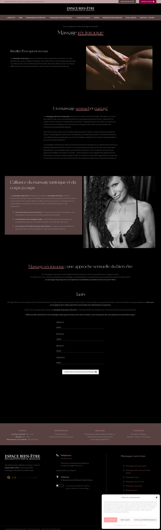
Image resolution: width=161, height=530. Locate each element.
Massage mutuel (132, 477)
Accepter (111, 520)
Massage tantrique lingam (136, 466)
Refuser (125, 520)
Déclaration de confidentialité (137, 525)
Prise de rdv (78, 466)
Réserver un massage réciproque (79, 372)
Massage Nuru (132, 490)
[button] (156, 497)
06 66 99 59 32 (66, 458)
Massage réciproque (134, 486)
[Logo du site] (80, 9)
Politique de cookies (120, 525)
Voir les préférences (145, 520)
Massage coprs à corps (135, 481)
